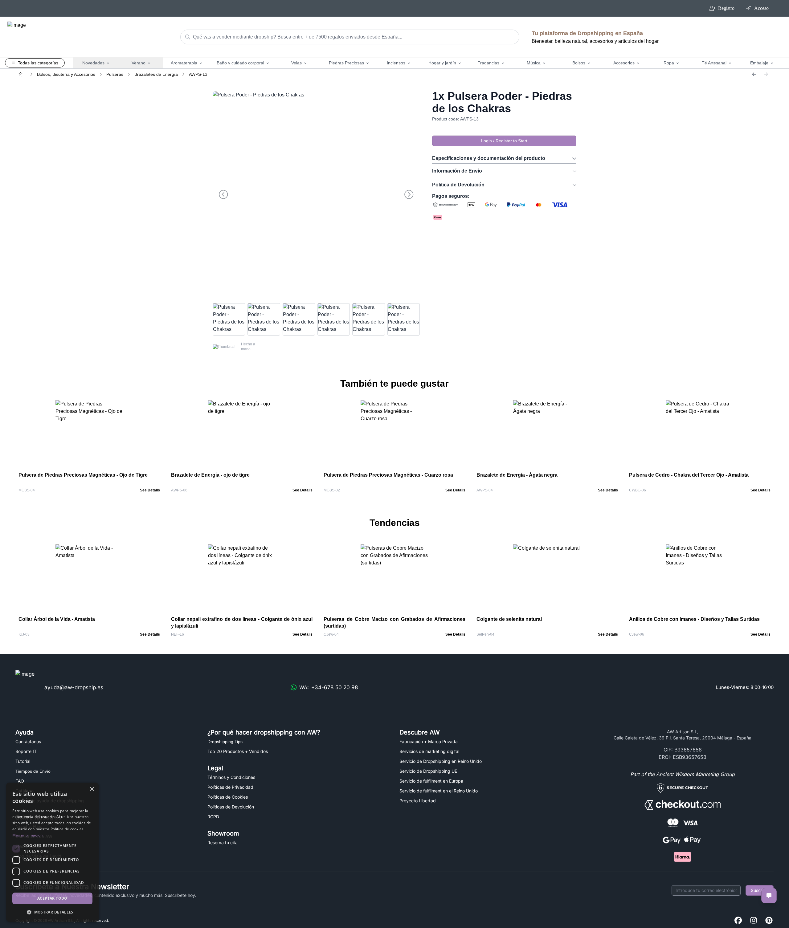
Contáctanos (28, 741)
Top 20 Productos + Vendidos (237, 751)
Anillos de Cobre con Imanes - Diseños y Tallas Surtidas (694, 619)
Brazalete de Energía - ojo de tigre (210, 475)
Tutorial (22, 761)
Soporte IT (26, 751)
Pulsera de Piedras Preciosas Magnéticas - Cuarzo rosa (388, 475)
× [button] (91, 789)
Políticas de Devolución (230, 806)
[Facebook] (738, 921)
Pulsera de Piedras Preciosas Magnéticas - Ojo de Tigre (83, 475)
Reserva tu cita (222, 842)
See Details (150, 490)
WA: (328, 687)
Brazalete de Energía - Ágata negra (517, 475)
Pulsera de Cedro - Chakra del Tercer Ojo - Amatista (689, 475)
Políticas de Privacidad (230, 787)
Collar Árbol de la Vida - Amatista (56, 619)
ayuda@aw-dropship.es (73, 687)
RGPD (213, 816)
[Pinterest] (769, 921)
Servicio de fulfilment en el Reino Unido (438, 790)
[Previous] (754, 74)
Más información (27, 835)
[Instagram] (753, 921)
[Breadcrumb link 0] (20, 74)
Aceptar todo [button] (52, 898)
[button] (52, 912)
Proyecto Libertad (417, 800)
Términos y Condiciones (231, 777)
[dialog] (52, 852)
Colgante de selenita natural (509, 619)
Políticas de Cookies (227, 797)
